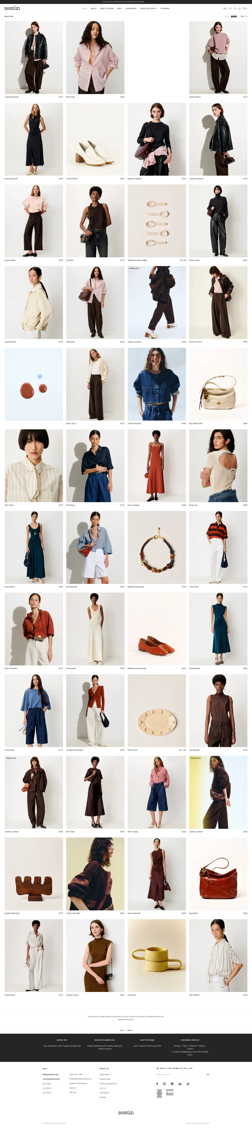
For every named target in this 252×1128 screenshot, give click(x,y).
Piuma (10, 995)
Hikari (72, 179)
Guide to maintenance (78, 1083)
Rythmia (71, 587)
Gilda (70, 832)
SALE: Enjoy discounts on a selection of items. (123, 2)
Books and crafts (148, 8)
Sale (85, 8)
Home (122, 1030)
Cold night (73, 913)
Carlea (194, 260)
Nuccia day (136, 587)
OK (208, 1075)
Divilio (193, 913)
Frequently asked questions (80, 1079)
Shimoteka (74, 750)
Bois (12, 913)
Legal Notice (104, 1074)
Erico (194, 587)
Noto (70, 260)
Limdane (134, 505)
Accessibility (104, 1093)
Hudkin (10, 260)
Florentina (11, 668)
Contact (72, 1088)
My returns (47, 1088)
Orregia (133, 832)
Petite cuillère (137, 260)
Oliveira (195, 97)
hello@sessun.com (51, 1074)
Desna (10, 587)
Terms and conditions (108, 1084)
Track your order (75, 1074)
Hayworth (11, 179)
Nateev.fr (206, 1123)
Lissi (193, 505)
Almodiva (134, 423)
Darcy (70, 505)
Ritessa (194, 668)
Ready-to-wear (106, 8)
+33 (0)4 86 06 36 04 (51, 1079)
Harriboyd (12, 97)
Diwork (10, 342)
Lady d (71, 423)
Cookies (102, 1097)
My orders (47, 1084)
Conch (132, 750)
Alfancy (194, 995)
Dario (9, 750)
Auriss (72, 995)
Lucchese (134, 342)
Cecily (9, 505)
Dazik (70, 97)
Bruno (132, 995)
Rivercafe (137, 668)
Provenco (195, 342)
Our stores (47, 1093)
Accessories (131, 8)
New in (93, 8)
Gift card (72, 1092)
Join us (102, 1088)
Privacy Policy (105, 1079)
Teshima (134, 179)
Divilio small (195, 423)
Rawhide (194, 750)
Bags (119, 8)
